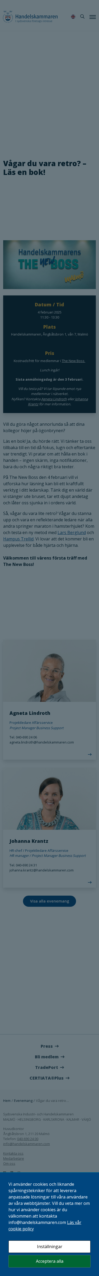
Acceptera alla (49, 1261)
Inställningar (49, 1246)
